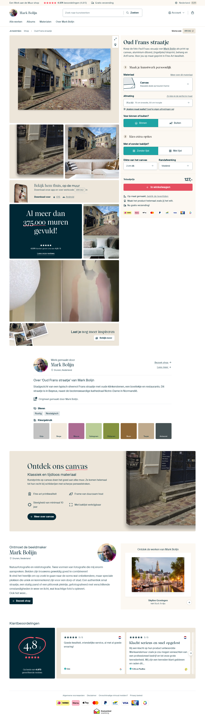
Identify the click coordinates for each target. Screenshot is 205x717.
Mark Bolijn (28, 13)
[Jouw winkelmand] (193, 13)
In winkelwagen (160, 187)
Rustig (38, 413)
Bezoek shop (162, 362)
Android (70, 196)
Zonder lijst (143, 150)
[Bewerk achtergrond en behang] (115, 44)
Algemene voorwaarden (74, 695)
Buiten (177, 123)
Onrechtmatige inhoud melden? (113, 695)
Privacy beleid (136, 695)
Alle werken (15, 21)
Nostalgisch (52, 413)
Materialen (45, 21)
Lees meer (163, 367)
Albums (31, 21)
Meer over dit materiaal (181, 74)
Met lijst (177, 150)
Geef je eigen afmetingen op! (150, 109)
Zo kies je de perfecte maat (180, 96)
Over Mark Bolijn (65, 21)
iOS (58, 196)
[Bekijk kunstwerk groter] (115, 39)
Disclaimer (91, 695)
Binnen (143, 123)
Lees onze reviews (45, 253)
